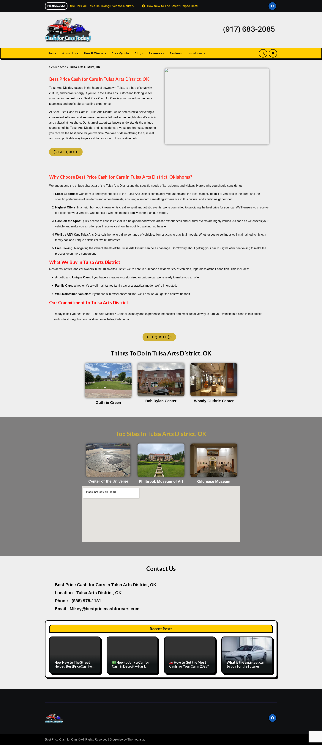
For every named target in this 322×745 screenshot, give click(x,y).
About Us (69, 53)
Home (52, 53)
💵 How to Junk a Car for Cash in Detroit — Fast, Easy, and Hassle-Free (130, 666)
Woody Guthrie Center (214, 401)
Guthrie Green (108, 403)
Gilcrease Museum (213, 481)
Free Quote (120, 53)
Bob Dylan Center (160, 401)
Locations (195, 53)
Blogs (139, 53)
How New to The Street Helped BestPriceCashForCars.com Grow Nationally (74, 666)
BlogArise (116, 739)
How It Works (94, 53)
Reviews (176, 53)
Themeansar (135, 739)
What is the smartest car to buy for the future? (245, 664)
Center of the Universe (108, 481)
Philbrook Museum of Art (161, 481)
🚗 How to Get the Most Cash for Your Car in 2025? (189, 664)
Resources (156, 53)
